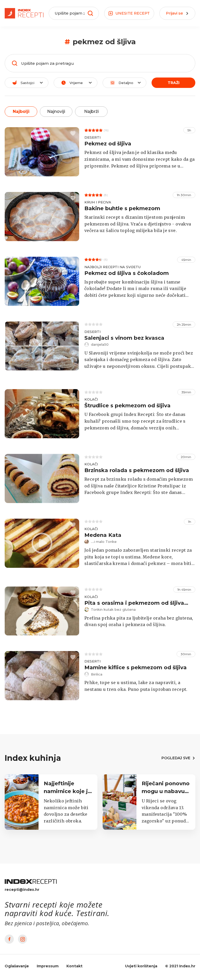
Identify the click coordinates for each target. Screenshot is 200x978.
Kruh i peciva (97, 202)
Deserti (92, 137)
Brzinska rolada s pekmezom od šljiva (136, 470)
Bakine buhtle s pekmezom (122, 208)
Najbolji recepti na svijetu (112, 267)
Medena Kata (102, 535)
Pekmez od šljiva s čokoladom (126, 273)
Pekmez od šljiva (107, 143)
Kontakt (74, 966)
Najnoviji (56, 111)
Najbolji (21, 111)
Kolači (91, 399)
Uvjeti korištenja (141, 966)
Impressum (48, 966)
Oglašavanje (17, 966)
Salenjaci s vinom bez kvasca (124, 338)
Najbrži (91, 111)
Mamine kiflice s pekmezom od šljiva (135, 667)
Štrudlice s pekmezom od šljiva (127, 405)
